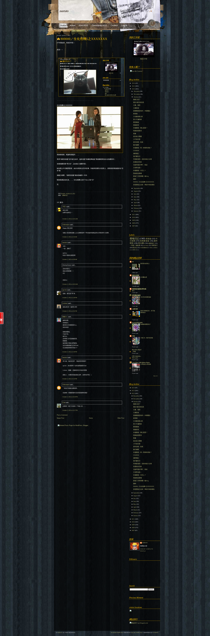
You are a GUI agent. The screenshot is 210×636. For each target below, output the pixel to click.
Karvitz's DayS (136, 350)
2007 (133, 226)
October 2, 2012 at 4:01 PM (69, 311)
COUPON (136, 151)
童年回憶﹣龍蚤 (138, 142)
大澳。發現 (136, 105)
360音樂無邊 (144, 247)
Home (91, 418)
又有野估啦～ (137, 168)
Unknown (65, 225)
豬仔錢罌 (136, 145)
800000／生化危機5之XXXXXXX (84, 39)
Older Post (120, 418)
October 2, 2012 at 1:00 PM (69, 297)
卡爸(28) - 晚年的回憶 (146, 338)
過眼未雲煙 (135, 275)
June (135, 197)
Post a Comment (62, 415)
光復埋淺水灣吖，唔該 (140, 165)
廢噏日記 (64, 195)
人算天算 (135, 309)
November (137, 94)
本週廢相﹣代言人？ (139, 170)
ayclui (64, 290)
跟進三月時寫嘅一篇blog (141, 176)
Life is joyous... (136, 356)
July (135, 194)
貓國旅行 (152, 243)
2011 (133, 214)
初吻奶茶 (136, 125)
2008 (133, 223)
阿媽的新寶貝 (137, 131)
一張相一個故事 (135, 245)
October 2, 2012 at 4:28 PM (69, 351)
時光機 (141, 243)
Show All (155, 376)
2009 (133, 220)
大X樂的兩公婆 (138, 116)
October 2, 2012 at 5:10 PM (69, 378)
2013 (133, 86)
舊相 (151, 247)
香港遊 (148, 239)
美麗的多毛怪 (137, 162)
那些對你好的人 (145, 263)
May (135, 200)
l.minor (64, 303)
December (137, 91)
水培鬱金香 (143, 277)
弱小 (133, 291)
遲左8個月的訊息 (138, 102)
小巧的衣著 (136, 139)
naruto (64, 10)
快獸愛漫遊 (144, 241)
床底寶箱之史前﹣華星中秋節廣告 (144, 185)
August (136, 191)
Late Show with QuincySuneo (141, 362)
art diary (145, 245)
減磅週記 (136, 153)
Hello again (135, 358)
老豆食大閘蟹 (137, 136)
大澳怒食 (136, 108)
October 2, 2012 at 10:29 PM (70, 396)
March (136, 205)
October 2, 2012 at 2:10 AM (69, 237)
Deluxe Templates (137, 632)
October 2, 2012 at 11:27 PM (70, 410)
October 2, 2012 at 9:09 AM (69, 259)
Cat (63, 402)
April (135, 202)
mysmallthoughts (137, 322)
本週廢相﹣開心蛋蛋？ (140, 128)
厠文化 (134, 247)
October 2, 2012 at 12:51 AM (70, 219)
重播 (134, 133)
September (137, 188)
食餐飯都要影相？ (145, 324)
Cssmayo (155, 632)
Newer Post (60, 418)
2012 (133, 89)
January (136, 211)
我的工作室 (143, 59)
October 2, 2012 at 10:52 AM (70, 284)
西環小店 (135, 250)
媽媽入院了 (136, 99)
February (136, 208)
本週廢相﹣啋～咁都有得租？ (142, 148)
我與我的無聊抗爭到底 (139, 289)
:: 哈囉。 (134, 351)
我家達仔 (155, 245)
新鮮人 (64, 317)
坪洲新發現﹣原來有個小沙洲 (142, 159)
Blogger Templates (117, 632)
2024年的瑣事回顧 (145, 297)
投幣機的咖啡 (136, 295)
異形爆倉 (136, 122)
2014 (133, 83)
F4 (133, 262)
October (136, 97)
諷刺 (134, 179)
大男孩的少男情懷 (145, 364)
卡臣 (64, 206)
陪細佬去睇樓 (137, 173)
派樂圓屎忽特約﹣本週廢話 (141, 111)
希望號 (135, 114)
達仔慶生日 (136, 156)
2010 (133, 217)
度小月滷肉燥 (137, 119)
